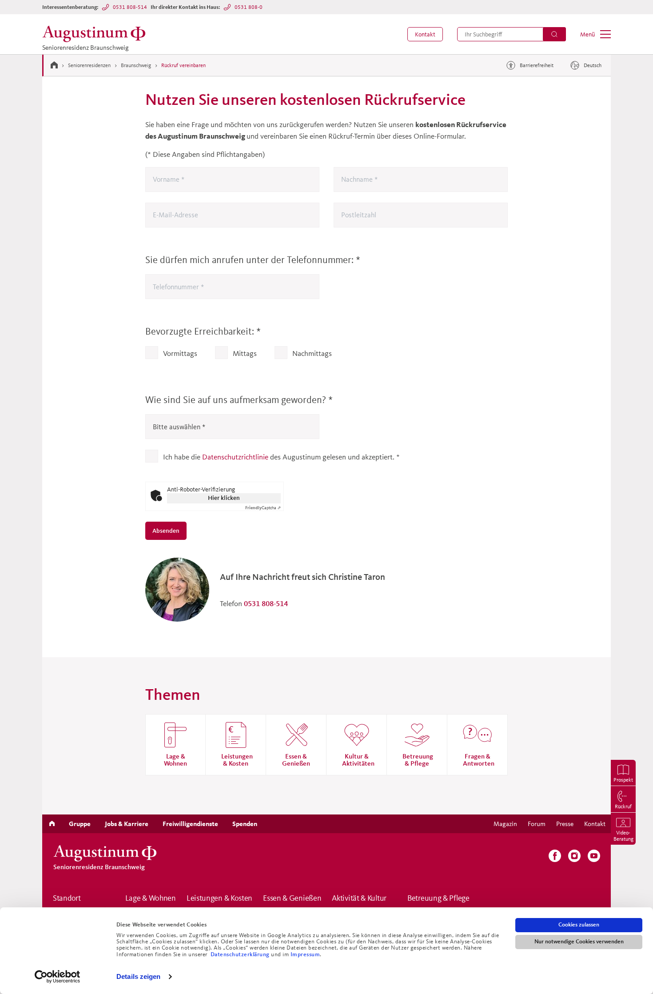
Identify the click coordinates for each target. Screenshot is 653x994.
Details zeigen (138, 976)
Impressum (305, 954)
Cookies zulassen (578, 924)
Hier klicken (224, 498)
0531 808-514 (130, 7)
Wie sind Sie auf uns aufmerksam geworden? (239, 400)
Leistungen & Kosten (219, 898)
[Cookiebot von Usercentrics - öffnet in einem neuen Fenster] (57, 976)
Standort (67, 898)
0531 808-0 (249, 7)
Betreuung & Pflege (438, 898)
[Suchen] (554, 34)
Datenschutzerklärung (241, 954)
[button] (425, 34)
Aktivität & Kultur (359, 898)
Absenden (166, 531)
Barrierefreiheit (536, 65)
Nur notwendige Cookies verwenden (579, 941)
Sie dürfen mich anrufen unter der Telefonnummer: (252, 260)
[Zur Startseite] (54, 65)
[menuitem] (425, 34)
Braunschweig (136, 65)
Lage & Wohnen (150, 898)
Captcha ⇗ (263, 508)
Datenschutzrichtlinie (235, 456)
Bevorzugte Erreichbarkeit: (203, 331)
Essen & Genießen (292, 898)
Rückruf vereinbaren (183, 65)
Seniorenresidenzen (89, 65)
